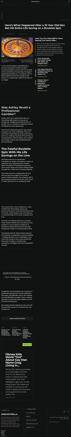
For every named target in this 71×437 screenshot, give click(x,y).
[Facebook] (4, 314)
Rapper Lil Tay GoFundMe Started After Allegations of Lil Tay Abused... (6, 332)
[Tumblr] (20, 314)
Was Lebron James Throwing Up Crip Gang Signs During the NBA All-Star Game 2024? (8, 60)
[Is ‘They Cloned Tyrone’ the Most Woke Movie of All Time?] (67, 4)
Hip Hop (3, 327)
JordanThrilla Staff (10, 397)
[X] (7, 314)
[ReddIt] (17, 314)
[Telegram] (23, 314)
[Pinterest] (10, 314)
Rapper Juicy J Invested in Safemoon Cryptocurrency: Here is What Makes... (43, 84)
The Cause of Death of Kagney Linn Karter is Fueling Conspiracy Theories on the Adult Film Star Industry (26, 61)
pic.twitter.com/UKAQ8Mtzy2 (21, 273)
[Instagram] (64, 411)
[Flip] (27, 314)
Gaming (35, 61)
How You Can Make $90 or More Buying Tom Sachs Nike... (49, 39)
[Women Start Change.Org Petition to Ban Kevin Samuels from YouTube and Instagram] (5, 4)
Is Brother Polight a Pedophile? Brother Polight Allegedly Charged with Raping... (27, 333)
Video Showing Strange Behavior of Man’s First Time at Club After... (17, 332)
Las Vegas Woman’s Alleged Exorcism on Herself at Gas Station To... (45, 71)
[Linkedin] (14, 314)
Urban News (1, 16)
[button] (69, 1)
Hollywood (27, 344)
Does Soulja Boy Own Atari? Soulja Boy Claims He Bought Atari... (44, 61)
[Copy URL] (30, 314)
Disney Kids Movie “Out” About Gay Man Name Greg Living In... (16, 360)
